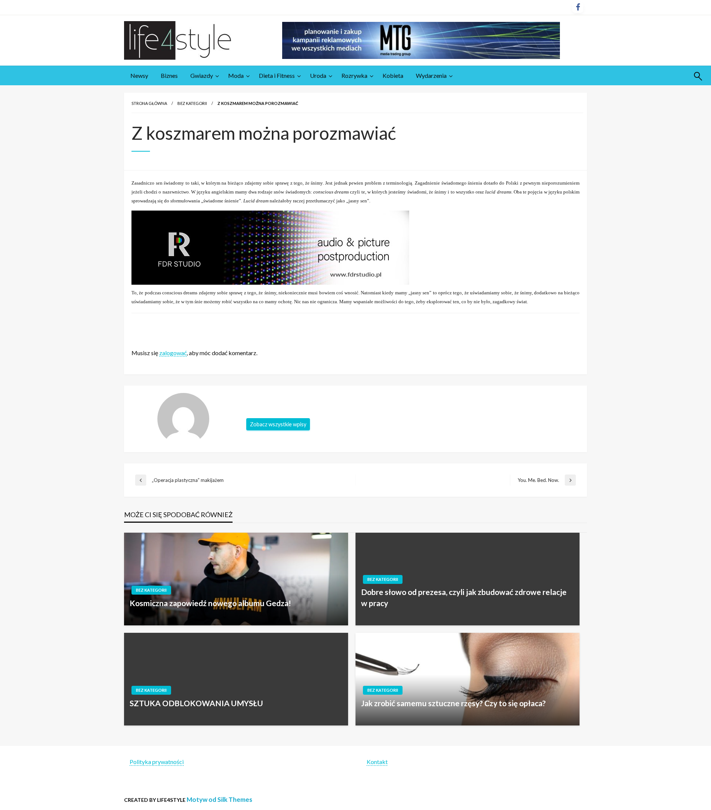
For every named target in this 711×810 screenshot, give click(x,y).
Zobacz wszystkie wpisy (278, 424)
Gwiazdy (201, 75)
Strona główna (149, 103)
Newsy (139, 75)
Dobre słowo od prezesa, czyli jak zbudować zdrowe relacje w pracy (464, 597)
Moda (236, 75)
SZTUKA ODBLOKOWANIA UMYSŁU (196, 703)
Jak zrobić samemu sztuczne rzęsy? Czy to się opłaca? (453, 703)
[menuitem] (139, 75)
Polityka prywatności (157, 761)
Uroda (318, 75)
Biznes (169, 75)
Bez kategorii (192, 103)
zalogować (173, 352)
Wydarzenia (431, 75)
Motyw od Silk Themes (219, 799)
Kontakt (377, 761)
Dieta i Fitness (277, 75)
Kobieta (393, 75)
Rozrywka (354, 75)
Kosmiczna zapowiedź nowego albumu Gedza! (210, 603)
